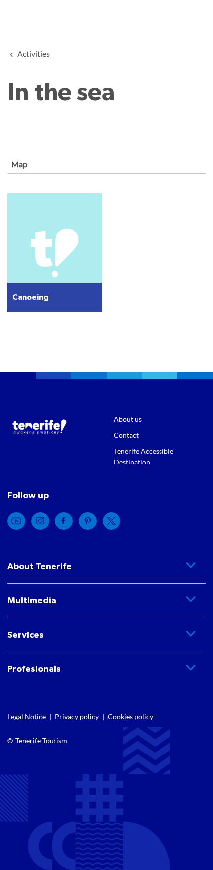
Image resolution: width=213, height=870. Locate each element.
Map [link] (18, 164)
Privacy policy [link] (77, 716)
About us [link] (128, 419)
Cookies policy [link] (130, 716)
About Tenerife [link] (39, 566)
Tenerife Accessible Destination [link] (143, 456)
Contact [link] (126, 435)
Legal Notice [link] (26, 716)
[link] (33, 53)
